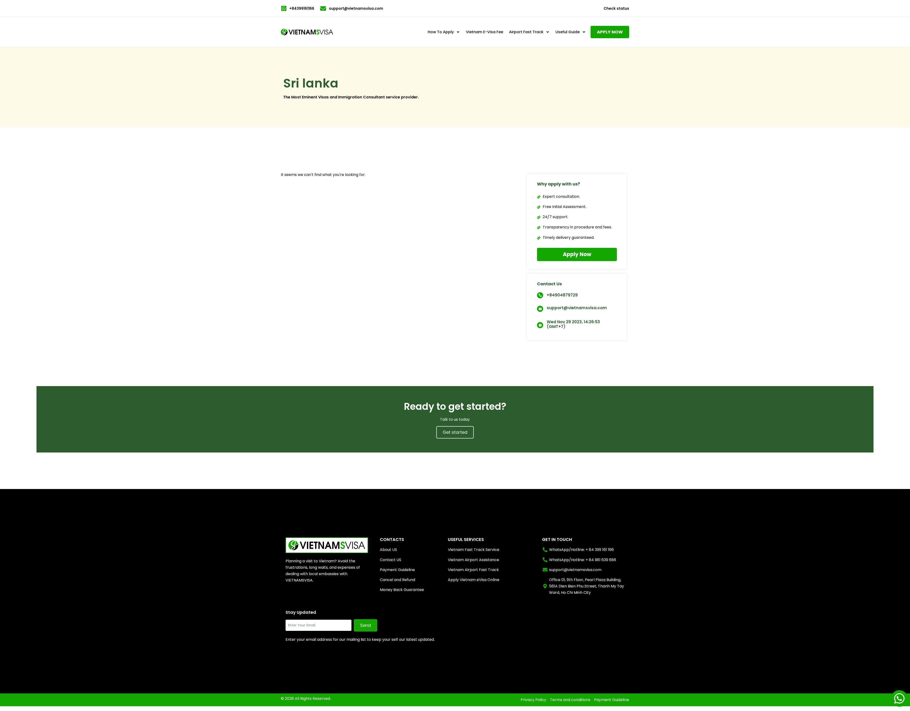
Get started (455, 432)
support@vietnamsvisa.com (577, 308)
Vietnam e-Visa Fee (484, 32)
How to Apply (441, 32)
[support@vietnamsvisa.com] (540, 309)
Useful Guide (567, 32)
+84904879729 (562, 295)
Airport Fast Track (526, 32)
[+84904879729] (540, 295)
